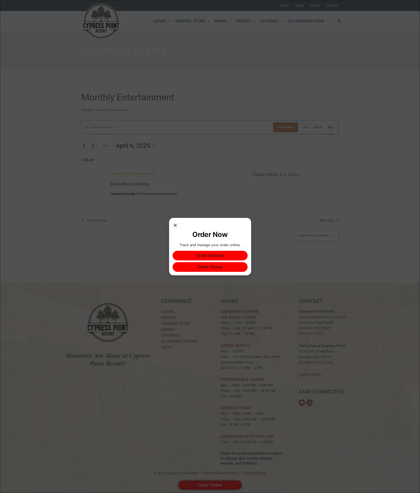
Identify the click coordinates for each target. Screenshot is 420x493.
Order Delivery (210, 255)
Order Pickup (210, 267)
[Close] (175, 225)
